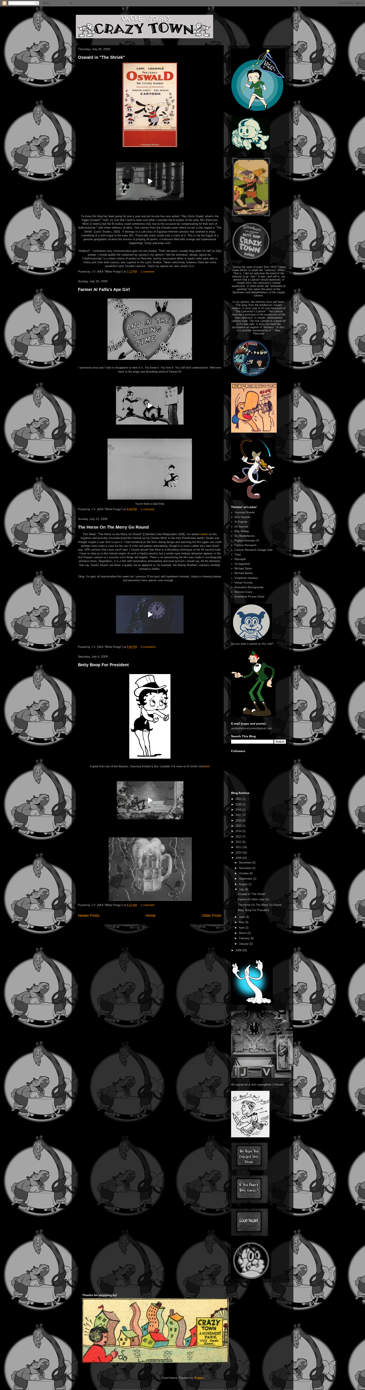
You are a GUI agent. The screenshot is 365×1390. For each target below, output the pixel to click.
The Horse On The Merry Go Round (113, 527)
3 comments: (148, 646)
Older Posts (212, 915)
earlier (204, 534)
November (245, 868)
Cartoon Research (245, 545)
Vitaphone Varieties (246, 578)
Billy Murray (241, 531)
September (246, 878)
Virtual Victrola (243, 582)
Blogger (198, 1377)
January (244, 943)
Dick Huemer (242, 517)
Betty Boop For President (103, 664)
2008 (239, 950)
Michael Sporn (243, 568)
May (242, 922)
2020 (239, 804)
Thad (237, 554)
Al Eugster (240, 521)
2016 (239, 820)
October (244, 873)
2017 (239, 815)
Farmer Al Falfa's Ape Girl (104, 289)
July (242, 889)
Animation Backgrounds (249, 587)
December (245, 862)
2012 (239, 841)
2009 (239, 857)
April (242, 927)
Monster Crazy (243, 592)
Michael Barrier (243, 573)
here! (207, 766)
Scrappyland (242, 563)
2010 (239, 852)
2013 (239, 836)
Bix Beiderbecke (244, 535)
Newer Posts (88, 915)
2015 (239, 825)
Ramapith (240, 559)
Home (151, 915)
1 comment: (148, 271)
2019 (239, 809)
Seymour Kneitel (244, 512)
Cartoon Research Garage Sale (253, 549)
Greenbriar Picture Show (249, 596)
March (243, 933)
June (242, 916)
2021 (239, 799)
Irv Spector (241, 526)
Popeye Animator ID (246, 540)
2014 (239, 831)
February (245, 938)
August (243, 884)
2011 (239, 847)
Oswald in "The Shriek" (101, 57)
